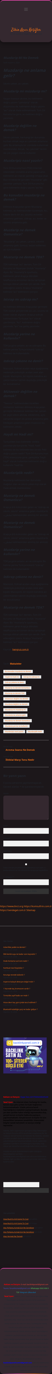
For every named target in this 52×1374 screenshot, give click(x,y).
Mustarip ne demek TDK (14, 693)
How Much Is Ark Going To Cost (15, 1219)
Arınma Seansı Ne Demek (20, 749)
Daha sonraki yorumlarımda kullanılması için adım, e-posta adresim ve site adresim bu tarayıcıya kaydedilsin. (25, 868)
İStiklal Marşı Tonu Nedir (20, 759)
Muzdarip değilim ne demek (16, 704)
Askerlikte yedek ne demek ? (14, 947)
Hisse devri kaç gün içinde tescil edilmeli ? (20, 1002)
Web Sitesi (7, 851)
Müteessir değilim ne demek (16, 699)
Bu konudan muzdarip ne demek (18, 671)
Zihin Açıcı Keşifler (26, 30)
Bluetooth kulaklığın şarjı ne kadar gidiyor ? (20, 1009)
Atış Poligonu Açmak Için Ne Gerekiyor (18, 1228)
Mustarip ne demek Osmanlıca (17, 688)
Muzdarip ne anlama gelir (15, 715)
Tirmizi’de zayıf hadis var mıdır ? (16, 995)
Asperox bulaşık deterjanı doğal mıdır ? (18, 982)
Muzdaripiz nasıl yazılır (14, 731)
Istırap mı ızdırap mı (31, 677)
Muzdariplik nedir (35, 731)
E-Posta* (6, 838)
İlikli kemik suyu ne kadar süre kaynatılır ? (19, 954)
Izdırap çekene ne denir (14, 682)
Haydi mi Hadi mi (12, 677)
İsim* (5, 826)
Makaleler (16, 663)
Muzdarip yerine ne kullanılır (16, 726)
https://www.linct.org (11, 906)
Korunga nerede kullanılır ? (14, 975)
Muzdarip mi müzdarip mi (15, 709)
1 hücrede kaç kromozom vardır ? (16, 988)
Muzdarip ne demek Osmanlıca (17, 720)
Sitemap (30, 910)
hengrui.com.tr (20, 649)
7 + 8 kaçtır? (8, 877)
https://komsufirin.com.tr (38, 906)
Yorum (6, 793)
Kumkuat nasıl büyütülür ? (13, 968)
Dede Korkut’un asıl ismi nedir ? (15, 961)
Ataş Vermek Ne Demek (13, 1236)
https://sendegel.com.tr (13, 910)
